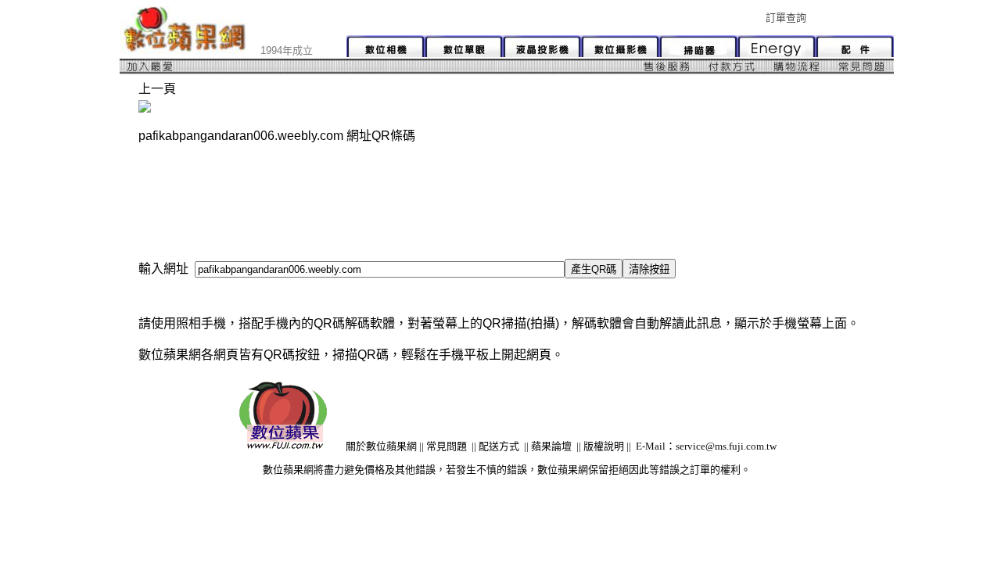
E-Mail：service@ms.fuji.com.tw (706, 446)
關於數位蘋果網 (381, 446)
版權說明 (603, 446)
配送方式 (499, 446)
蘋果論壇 (551, 446)
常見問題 (446, 446)
